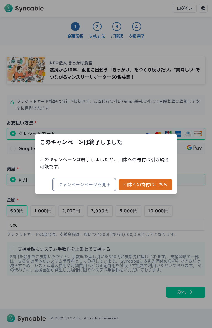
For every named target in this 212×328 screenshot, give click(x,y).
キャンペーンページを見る (84, 184)
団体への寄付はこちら (145, 184)
